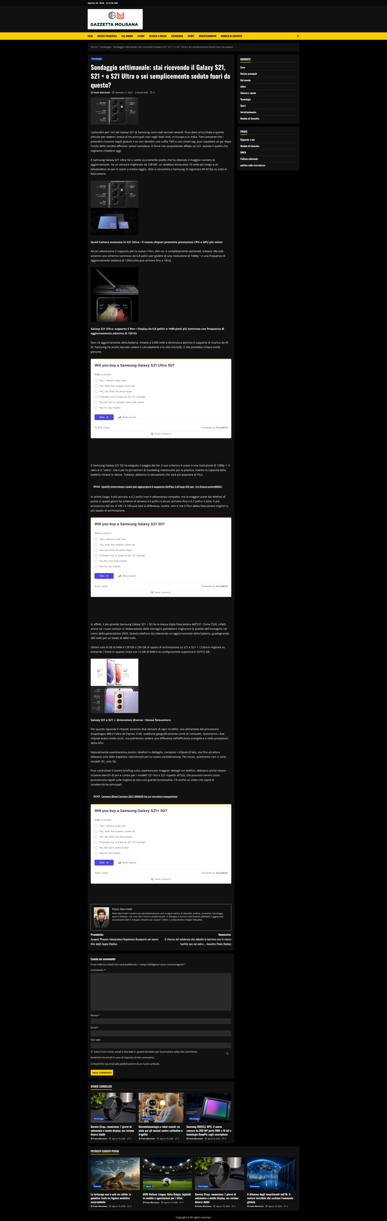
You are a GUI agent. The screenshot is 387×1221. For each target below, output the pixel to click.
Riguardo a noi (247, 139)
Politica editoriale (249, 159)
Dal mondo (127, 36)
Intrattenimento (207, 36)
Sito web (95, 1039)
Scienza (97, 1186)
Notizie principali (107, 36)
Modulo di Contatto (231, 36)
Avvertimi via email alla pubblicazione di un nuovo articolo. (126, 1063)
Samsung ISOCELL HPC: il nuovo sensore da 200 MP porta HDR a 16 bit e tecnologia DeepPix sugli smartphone (208, 1130)
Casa (90, 36)
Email (95, 1027)
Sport (191, 36)
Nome (95, 1015)
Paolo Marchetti (101, 92)
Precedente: (124, 939)
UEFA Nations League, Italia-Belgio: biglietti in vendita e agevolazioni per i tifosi (167, 1196)
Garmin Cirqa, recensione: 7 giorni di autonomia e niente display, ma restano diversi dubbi (112, 1130)
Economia (254, 1186)
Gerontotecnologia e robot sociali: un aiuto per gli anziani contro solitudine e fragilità (160, 1130)
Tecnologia (177, 36)
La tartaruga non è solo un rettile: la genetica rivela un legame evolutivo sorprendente (111, 1198)
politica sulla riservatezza (252, 165)
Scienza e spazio (157, 36)
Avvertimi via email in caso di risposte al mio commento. (123, 1057)
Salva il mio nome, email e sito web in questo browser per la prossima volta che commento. (146, 1051)
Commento (98, 970)
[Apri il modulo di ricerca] (298, 36)
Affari (141, 36)
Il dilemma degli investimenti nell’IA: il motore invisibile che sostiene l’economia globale (270, 1198)
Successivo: (198, 939)
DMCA (243, 152)
